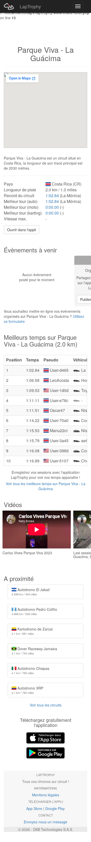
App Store (34, 808)
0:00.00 (52, 207)
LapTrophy (30, 6)
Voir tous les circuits (45, 704)
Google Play (55, 808)
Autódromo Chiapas (30, 670)
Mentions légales (45, 794)
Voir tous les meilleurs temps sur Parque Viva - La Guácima (45, 486)
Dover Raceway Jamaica (34, 650)
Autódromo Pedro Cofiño (34, 611)
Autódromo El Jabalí (31, 591)
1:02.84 (52, 195)
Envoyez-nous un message (45, 821)
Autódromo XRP (27, 690)
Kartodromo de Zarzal (32, 631)
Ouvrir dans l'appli (21, 229)
